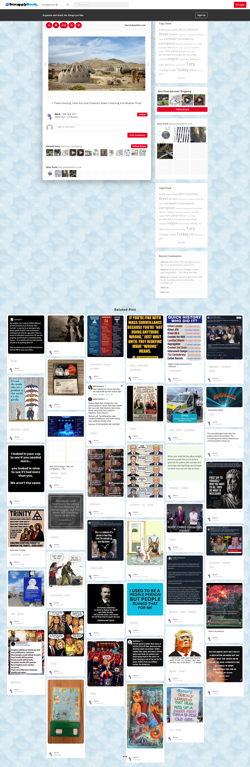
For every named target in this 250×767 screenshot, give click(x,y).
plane (174, 51)
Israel (196, 44)
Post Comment (137, 135)
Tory (190, 64)
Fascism (179, 44)
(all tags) (181, 78)
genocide (174, 612)
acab (162, 29)
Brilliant (173, 34)
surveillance (135, 370)
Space (167, 64)
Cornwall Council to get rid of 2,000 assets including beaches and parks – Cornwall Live (181, 280)
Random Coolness (180, 497)
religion (172, 58)
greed (26, 429)
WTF (161, 74)
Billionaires (214, 367)
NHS (168, 51)
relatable (162, 59)
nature (162, 51)
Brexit (163, 34)
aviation (168, 30)
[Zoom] (71, 25)
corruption (167, 43)
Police (182, 51)
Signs (161, 64)
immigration (188, 44)
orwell (63, 473)
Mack (16, 368)
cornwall (170, 38)
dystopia (54, 473)
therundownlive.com (135, 25)
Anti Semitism (56, 595)
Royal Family (184, 59)
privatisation (166, 54)
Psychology (191, 54)
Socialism (94, 368)
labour (170, 47)
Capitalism (182, 35)
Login (241, 4)
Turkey (183, 69)
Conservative (175, 371)
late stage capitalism (183, 48)
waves (200, 70)
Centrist (93, 433)
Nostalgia (57, 407)
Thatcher (226, 563)
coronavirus (185, 39)
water (211, 567)
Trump (163, 70)
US (195, 70)
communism (95, 364)
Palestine (192, 612)
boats (175, 29)
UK (191, 70)
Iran (171, 730)
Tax (143, 505)
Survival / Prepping (71, 146)
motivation (174, 488)
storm (173, 65)
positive (184, 488)
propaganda (179, 54)
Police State (190, 51)
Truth (172, 70)
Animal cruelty (96, 568)
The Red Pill (19, 370)
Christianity (191, 35)
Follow (142, 114)
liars (197, 47)
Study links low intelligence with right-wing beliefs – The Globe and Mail (179, 271)
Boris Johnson (188, 29)
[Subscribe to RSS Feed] (67, 4)
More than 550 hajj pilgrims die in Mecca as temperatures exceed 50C (180, 263)
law (193, 47)
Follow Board (139, 146)
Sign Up (201, 15)
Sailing (193, 59)
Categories (48, 4)
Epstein (173, 671)
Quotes (57, 353)
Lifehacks (137, 678)
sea (199, 59)
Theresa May (180, 65)
